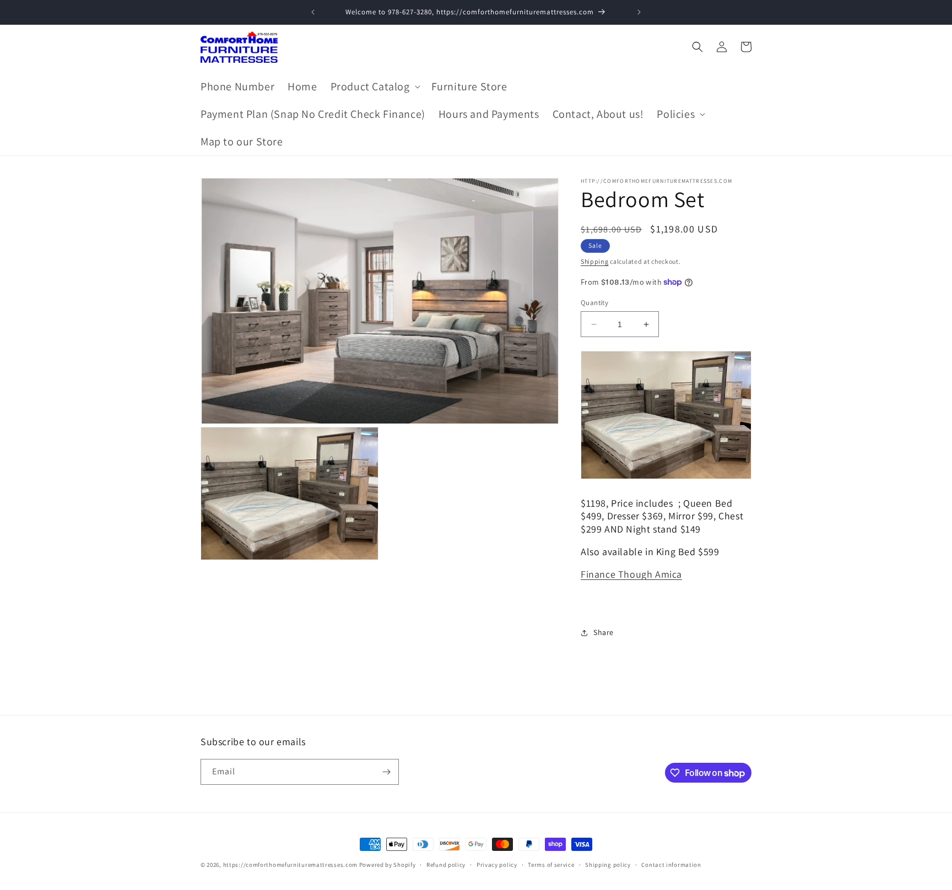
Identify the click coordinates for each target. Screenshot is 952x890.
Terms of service (551, 865)
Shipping (595, 261)
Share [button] (603, 632)
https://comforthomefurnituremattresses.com (290, 865)
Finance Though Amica (631, 574)
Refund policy (446, 865)
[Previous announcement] (313, 12)
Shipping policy (608, 865)
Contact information (671, 865)
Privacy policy (497, 865)
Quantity (594, 302)
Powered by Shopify (387, 865)
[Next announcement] (639, 12)
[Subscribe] (386, 772)
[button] (374, 86)
